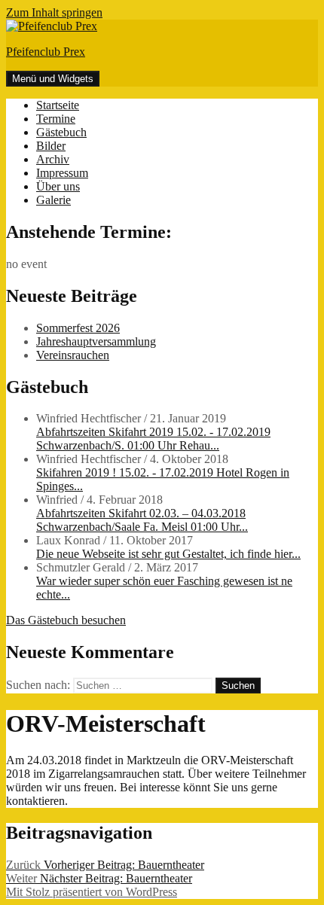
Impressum (62, 172)
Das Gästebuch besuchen (66, 620)
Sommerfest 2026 (78, 327)
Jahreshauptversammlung (96, 341)
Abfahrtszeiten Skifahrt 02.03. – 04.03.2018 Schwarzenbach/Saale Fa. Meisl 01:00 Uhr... (142, 520)
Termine (55, 118)
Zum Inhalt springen (54, 12)
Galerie (53, 199)
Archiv (52, 159)
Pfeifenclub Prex (45, 51)
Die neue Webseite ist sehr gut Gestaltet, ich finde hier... (168, 553)
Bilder (51, 145)
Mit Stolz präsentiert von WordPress (91, 891)
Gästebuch (61, 132)
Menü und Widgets (52, 78)
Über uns (58, 186)
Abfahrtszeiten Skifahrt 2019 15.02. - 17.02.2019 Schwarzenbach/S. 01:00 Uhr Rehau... (153, 438)
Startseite (57, 105)
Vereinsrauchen (72, 355)
